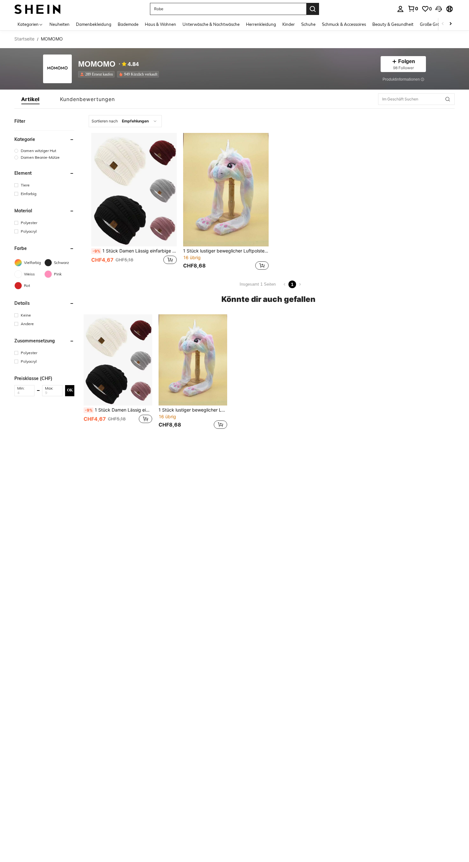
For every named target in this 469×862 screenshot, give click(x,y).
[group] (44, 151)
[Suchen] (312, 9)
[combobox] (125, 121)
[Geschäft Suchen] (447, 99)
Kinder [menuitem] (288, 24)
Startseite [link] (24, 38)
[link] (412, 8)
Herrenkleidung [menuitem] (261, 24)
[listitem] (97, 74)
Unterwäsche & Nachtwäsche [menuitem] (211, 24)
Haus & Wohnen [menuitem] (160, 24)
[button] (439, 9)
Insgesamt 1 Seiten (258, 284)
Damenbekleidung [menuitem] (93, 24)
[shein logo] (37, 8)
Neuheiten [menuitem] (59, 24)
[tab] (30, 99)
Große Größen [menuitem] (433, 24)
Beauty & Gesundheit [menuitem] (392, 24)
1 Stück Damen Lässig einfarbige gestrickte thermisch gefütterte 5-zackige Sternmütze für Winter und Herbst (135, 250)
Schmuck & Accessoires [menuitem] (344, 24)
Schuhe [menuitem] (308, 24)
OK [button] (70, 390)
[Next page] (300, 284)
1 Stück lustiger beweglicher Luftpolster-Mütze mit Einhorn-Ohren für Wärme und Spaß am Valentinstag (226, 250)
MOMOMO (96, 64)
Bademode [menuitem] (128, 24)
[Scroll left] (443, 24)
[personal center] (400, 9)
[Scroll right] (450, 24)
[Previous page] (284, 284)
